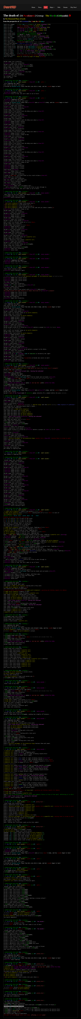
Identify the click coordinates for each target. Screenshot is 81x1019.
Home (33, 7)
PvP (46, 7)
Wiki (59, 7)
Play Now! (74, 7)
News (39, 7)
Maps (51, 7)
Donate (65, 7)
